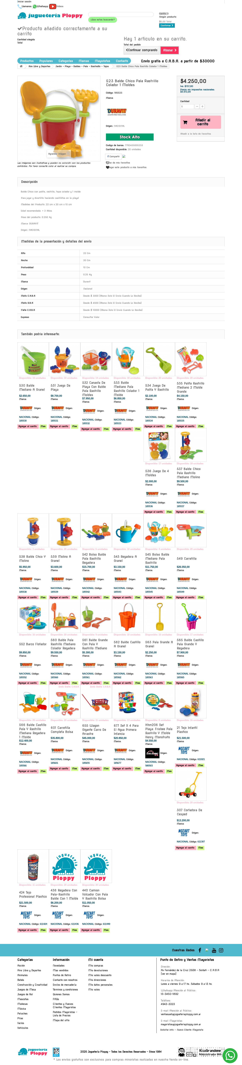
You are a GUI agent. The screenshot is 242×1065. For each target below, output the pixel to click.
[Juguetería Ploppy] (50, 15)
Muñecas (22, 1004)
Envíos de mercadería (64, 984)
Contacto (122, 61)
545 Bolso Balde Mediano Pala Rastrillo (157, 558)
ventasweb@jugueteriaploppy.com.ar (181, 1014)
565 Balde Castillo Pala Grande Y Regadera (190, 644)
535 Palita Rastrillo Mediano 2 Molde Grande (190, 387)
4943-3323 (168, 1004)
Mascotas (23, 999)
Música (21, 1008)
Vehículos (22, 1027)
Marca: (109, 98)
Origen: (109, 126)
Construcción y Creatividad (32, 984)
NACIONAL (119, 126)
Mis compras (95, 965)
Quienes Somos (61, 994)
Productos (27, 61)
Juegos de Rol (25, 994)
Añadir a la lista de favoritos (195, 133)
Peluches (22, 1013)
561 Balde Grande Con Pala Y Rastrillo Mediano (95, 644)
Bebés (20, 980)
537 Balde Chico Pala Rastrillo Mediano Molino (189, 473)
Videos (60, 6)
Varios (20, 1023)
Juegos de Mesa (26, 989)
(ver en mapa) (168, 973)
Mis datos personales (100, 984)
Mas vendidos (60, 970)
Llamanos (27, 6)
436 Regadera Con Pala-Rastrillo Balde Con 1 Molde (64, 894)
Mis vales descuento (99, 975)
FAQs (56, 999)
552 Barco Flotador (33, 644)
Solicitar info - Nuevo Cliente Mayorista (181, 1029)
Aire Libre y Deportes (29, 970)
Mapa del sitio (61, 1020)
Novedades (58, 965)
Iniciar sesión (24, 1)
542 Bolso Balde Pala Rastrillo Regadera (94, 558)
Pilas (20, 1018)
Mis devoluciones (98, 970)
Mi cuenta (95, 960)
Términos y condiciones (65, 989)
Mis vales (94, 989)
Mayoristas (102, 61)
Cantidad (184, 101)
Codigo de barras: (115, 145)
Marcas (84, 61)
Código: (109, 92)
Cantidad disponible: (116, 149)
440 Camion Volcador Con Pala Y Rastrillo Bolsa (95, 894)
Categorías (65, 61)
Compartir (114, 156)
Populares (46, 61)
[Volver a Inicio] (21, 66)
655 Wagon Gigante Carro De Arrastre (94, 730)
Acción (21, 965)
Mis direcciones (97, 980)
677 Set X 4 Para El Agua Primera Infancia (126, 730)
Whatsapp (42, 6)
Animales (22, 975)
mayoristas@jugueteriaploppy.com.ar (181, 1024)
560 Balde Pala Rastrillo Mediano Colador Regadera (63, 644)
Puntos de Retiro (62, 975)
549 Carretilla (186, 558)
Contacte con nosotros (65, 980)
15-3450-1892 (169, 994)
